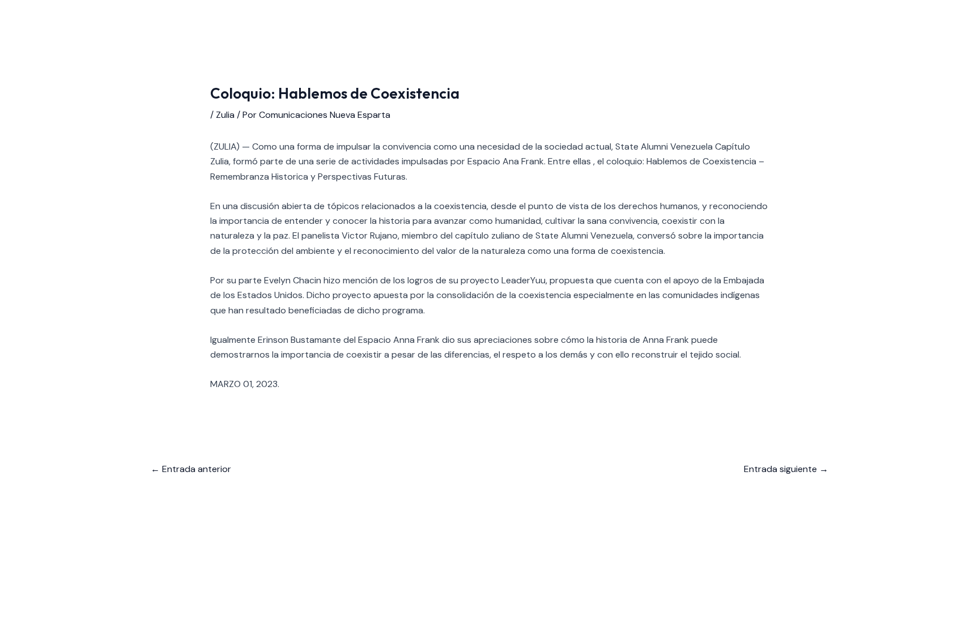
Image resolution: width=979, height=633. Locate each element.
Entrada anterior (191, 469)
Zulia (225, 115)
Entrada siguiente (786, 469)
